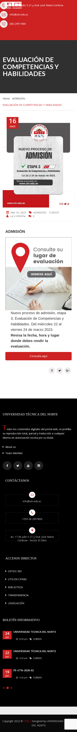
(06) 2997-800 (18, 23)
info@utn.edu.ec (19, 14)
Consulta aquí (38, 356)
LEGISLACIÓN (15, 603)
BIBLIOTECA (15, 587)
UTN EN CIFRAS (17, 579)
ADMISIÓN (18, 98)
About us (10, 447)
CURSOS (54, 212)
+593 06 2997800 (32, 519)
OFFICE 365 (14, 571)
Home (6, 98)
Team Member (14, 453)
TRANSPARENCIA (17, 595)
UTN (26, 721)
